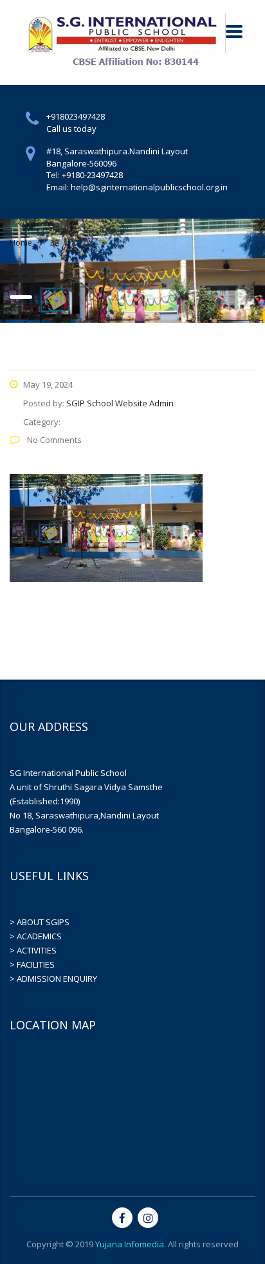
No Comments (53, 440)
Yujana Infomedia (129, 1244)
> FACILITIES (32, 964)
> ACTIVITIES (33, 950)
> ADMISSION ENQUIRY (53, 978)
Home (21, 242)
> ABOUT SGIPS (39, 922)
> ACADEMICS (36, 936)
